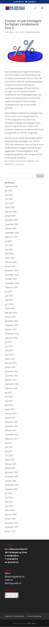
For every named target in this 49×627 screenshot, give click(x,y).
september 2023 (12, 333)
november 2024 (11, 274)
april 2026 (9, 203)
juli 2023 (8, 342)
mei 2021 (9, 451)
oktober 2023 (10, 329)
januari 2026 (10, 216)
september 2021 (12, 434)
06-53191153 (13, 562)
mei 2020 (9, 502)
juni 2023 (9, 346)
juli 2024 (8, 291)
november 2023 (11, 325)
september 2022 (12, 384)
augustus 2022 (11, 388)
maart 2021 (10, 460)
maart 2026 (10, 207)
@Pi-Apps (32, 623)
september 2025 (12, 232)
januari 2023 (10, 367)
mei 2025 (9, 249)
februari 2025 (11, 262)
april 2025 (9, 253)
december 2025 (11, 220)
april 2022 (9, 405)
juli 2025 (8, 241)
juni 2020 (9, 497)
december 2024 (11, 270)
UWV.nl (9, 579)
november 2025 (11, 224)
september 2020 (12, 485)
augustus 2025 (11, 237)
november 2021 (11, 426)
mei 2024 (9, 300)
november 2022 (11, 375)
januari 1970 (10, 531)
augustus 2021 (11, 439)
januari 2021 (10, 468)
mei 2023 (9, 350)
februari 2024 (11, 312)
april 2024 (9, 304)
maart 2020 (10, 510)
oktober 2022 (10, 380)
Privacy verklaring (34, 616)
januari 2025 (10, 266)
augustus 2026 (11, 186)
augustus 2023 (11, 338)
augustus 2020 (11, 489)
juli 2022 (8, 392)
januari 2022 (10, 417)
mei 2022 (9, 401)
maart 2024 (10, 308)
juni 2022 (9, 396)
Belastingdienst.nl (14, 576)
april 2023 (9, 354)
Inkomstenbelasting (33, 32)
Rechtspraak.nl (13, 583)
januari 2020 (10, 518)
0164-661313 (19, 2)
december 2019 (11, 523)
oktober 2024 (10, 279)
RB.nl (7, 573)
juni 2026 (9, 195)
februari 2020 (11, 514)
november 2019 (11, 527)
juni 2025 (9, 245)
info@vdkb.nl (13, 555)
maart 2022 (10, 409)
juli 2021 (8, 443)
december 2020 (11, 472)
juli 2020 (8, 493)
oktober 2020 (10, 481)
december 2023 (11, 321)
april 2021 (9, 455)
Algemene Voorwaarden (14, 616)
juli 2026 (8, 190)
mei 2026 (9, 199)
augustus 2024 (11, 287)
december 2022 (11, 371)
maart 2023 (10, 359)
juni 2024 (9, 296)
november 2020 (11, 476)
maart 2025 (10, 258)
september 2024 (12, 283)
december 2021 (11, 422)
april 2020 (9, 506)
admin (11, 32)
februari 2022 (11, 413)
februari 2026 (11, 211)
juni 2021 (9, 447)
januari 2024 (10, 317)
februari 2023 (11, 363)
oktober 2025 (10, 228)
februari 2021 (11, 464)
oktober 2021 (10, 430)
